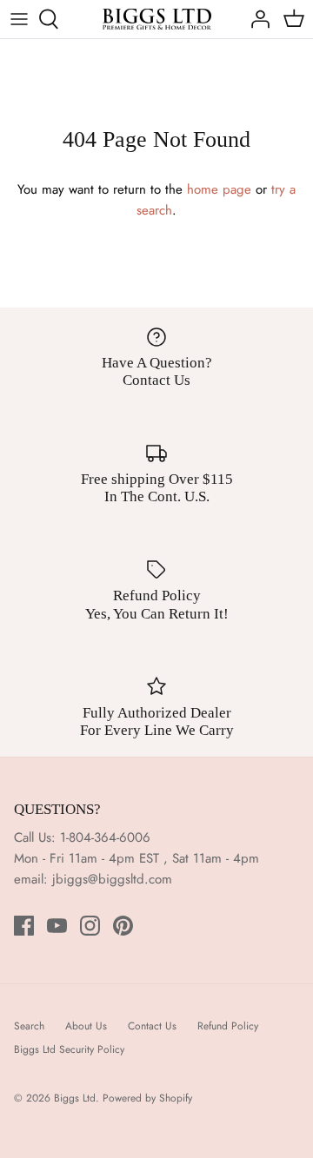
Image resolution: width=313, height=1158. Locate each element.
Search (29, 1026)
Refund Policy (227, 1026)
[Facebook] (24, 926)
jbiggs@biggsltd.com (112, 879)
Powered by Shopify (147, 1098)
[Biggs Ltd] (157, 19)
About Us (86, 1026)
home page (219, 189)
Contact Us (152, 1026)
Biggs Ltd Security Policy (69, 1049)
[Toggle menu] (19, 19)
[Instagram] (90, 926)
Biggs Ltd (75, 1098)
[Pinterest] (123, 926)
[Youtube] (57, 926)
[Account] (255, 19)
